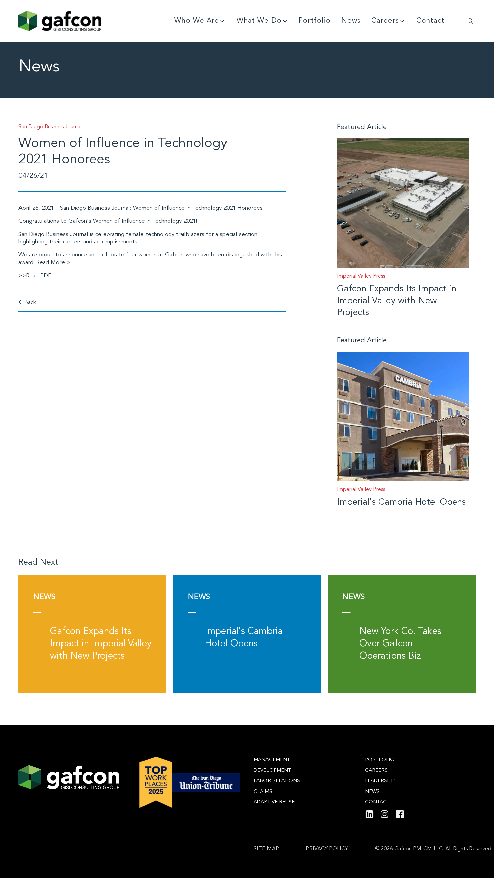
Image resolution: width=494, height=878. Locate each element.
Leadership (380, 780)
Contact (430, 20)
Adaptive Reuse (274, 802)
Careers (385, 20)
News (351, 20)
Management (272, 759)
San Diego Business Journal (95, 208)
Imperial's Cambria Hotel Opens (401, 502)
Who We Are (196, 20)
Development (272, 770)
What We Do (259, 20)
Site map (266, 849)
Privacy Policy (327, 849)
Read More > (53, 263)
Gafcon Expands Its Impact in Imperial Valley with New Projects (396, 301)
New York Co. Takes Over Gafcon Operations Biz (400, 644)
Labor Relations (277, 780)
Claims (263, 791)
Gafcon (174, 255)
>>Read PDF (34, 276)
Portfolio (315, 20)
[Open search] (471, 21)
